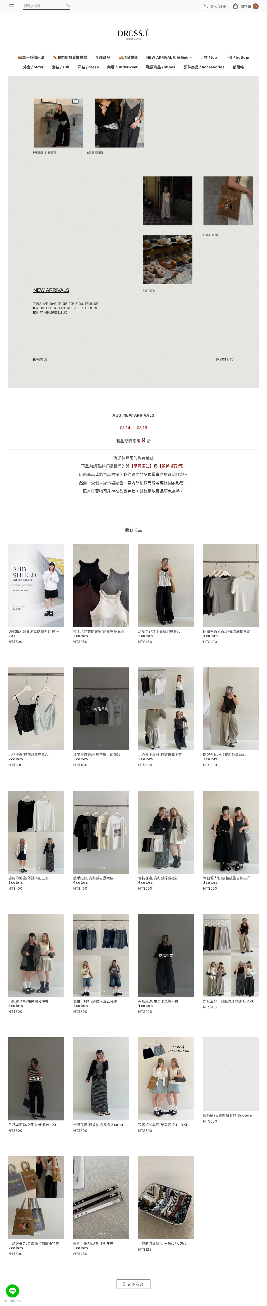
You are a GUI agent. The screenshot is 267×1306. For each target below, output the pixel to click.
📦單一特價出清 (31, 57)
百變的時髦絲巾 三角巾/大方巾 (162, 1243)
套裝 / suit (60, 67)
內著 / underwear (122, 67)
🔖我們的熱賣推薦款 (70, 57)
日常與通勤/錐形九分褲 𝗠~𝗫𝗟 (32, 1125)
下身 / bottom (237, 57)
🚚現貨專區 (128, 57)
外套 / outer (33, 67)
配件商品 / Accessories (204, 67)
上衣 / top (208, 57)
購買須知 (142, 466)
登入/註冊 (218, 6)
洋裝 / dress (88, 67)
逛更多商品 (133, 1284)
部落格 (238, 67)
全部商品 (102, 57)
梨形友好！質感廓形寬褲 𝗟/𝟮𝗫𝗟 (228, 1001)
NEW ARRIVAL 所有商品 (167, 57)
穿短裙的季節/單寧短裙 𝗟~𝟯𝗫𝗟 (163, 1125)
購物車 (249, 6)
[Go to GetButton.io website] (12, 1300)
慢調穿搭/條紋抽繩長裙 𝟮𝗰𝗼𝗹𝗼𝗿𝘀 (99, 1125)
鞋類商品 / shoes (160, 67)
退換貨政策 (172, 466)
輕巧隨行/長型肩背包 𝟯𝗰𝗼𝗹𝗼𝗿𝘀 (227, 1125)
